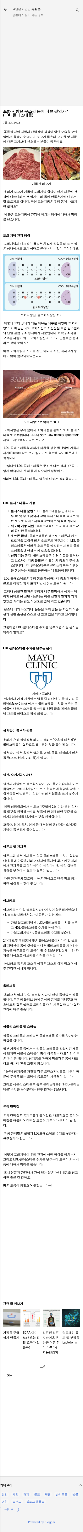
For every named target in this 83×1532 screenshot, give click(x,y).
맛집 (48, 1494)
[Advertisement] (41, 61)
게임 (15, 1494)
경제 (26, 1494)
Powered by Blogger (41, 1522)
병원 (5, 1501)
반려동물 (61, 1494)
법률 (75, 1494)
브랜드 (17, 1501)
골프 (37, 1494)
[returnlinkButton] (5, 9)
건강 (5, 1494)
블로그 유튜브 (35, 1501)
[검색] (77, 10)
